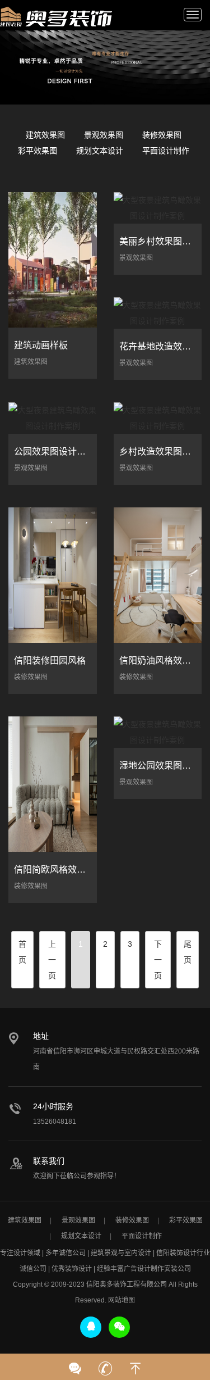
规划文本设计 (99, 150)
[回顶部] (136, 1365)
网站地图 (121, 1300)
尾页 (188, 951)
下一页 (158, 959)
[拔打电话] (105, 1365)
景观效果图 (103, 134)
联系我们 (48, 1160)
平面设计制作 (165, 150)
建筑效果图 (45, 134)
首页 (22, 951)
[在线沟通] (75, 1365)
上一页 (52, 959)
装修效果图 (161, 134)
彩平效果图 (37, 150)
